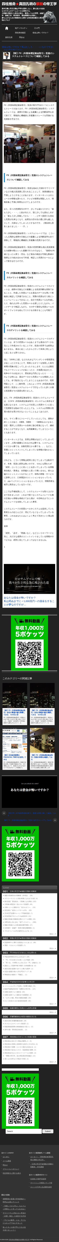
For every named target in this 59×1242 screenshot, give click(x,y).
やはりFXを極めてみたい (13, 50)
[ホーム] (6, 28)
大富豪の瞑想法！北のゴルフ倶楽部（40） (19, 904)
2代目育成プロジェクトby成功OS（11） (18, 916)
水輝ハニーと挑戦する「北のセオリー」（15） (20, 907)
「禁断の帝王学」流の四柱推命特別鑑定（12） (20, 1056)
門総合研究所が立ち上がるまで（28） (17, 957)
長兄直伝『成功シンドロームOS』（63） (19, 910)
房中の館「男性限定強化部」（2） (16, 1029)
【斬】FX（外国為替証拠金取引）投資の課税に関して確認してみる (29, 814)
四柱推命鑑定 (20, 33)
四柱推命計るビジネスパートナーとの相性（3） (21, 1053)
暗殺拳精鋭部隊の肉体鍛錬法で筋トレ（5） (19, 1026)
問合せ (22, 37)
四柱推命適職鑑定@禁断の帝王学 (19, 1239)
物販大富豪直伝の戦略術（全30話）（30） (19, 895)
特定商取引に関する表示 (12, 1173)
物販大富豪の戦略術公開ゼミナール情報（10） (20, 919)
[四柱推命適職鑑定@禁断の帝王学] (29, 4)
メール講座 (7, 1161)
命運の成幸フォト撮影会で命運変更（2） (19, 995)
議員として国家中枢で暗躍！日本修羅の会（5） (21, 965)
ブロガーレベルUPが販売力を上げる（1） (19, 931)
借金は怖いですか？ (41, 33)
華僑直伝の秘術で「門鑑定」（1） (16, 974)
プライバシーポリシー (11, 1169)
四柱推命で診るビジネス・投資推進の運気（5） (21, 1050)
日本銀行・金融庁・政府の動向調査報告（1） (20, 928)
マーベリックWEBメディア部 (41, 1183)
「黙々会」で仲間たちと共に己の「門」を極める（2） (23, 963)
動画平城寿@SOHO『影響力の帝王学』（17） (20, 989)
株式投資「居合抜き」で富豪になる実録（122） (21, 901)
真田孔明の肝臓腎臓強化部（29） (16, 1021)
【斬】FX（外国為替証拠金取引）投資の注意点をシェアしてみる (29, 820)
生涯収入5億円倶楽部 (38, 1179)
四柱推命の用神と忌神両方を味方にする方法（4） (22, 1044)
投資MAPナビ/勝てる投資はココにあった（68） (21, 942)
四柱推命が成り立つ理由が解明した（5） (19, 1041)
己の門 (37, 28)
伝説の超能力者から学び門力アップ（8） (19, 971)
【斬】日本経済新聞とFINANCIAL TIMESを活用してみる (15, 757)
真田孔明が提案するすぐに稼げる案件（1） (19, 968)
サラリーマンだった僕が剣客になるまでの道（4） (22, 898)
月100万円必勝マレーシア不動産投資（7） (19, 913)
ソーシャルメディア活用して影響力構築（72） (20, 986)
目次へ (52, 934)
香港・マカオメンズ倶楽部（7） (15, 945)
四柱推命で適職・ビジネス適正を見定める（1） (21, 1047)
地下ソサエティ (21, 28)
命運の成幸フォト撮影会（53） (15, 992)
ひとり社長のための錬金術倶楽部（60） (18, 1001)
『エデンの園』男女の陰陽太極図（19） (18, 998)
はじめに (6, 1157)
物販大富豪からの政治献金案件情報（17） (19, 925)
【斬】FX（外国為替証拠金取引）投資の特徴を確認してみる (42, 757)
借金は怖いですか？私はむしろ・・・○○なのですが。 (28, 47)
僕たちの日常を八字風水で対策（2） (17, 1059)
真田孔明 (8, 37)
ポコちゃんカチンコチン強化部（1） (17, 1023)
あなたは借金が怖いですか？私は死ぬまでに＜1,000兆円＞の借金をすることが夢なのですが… (29, 601)
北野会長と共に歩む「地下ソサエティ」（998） (21, 922)
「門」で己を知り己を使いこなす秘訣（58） (20, 960)
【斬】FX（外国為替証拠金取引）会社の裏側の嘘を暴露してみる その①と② (14, 712)
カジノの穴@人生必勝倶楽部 (41, 1187)
